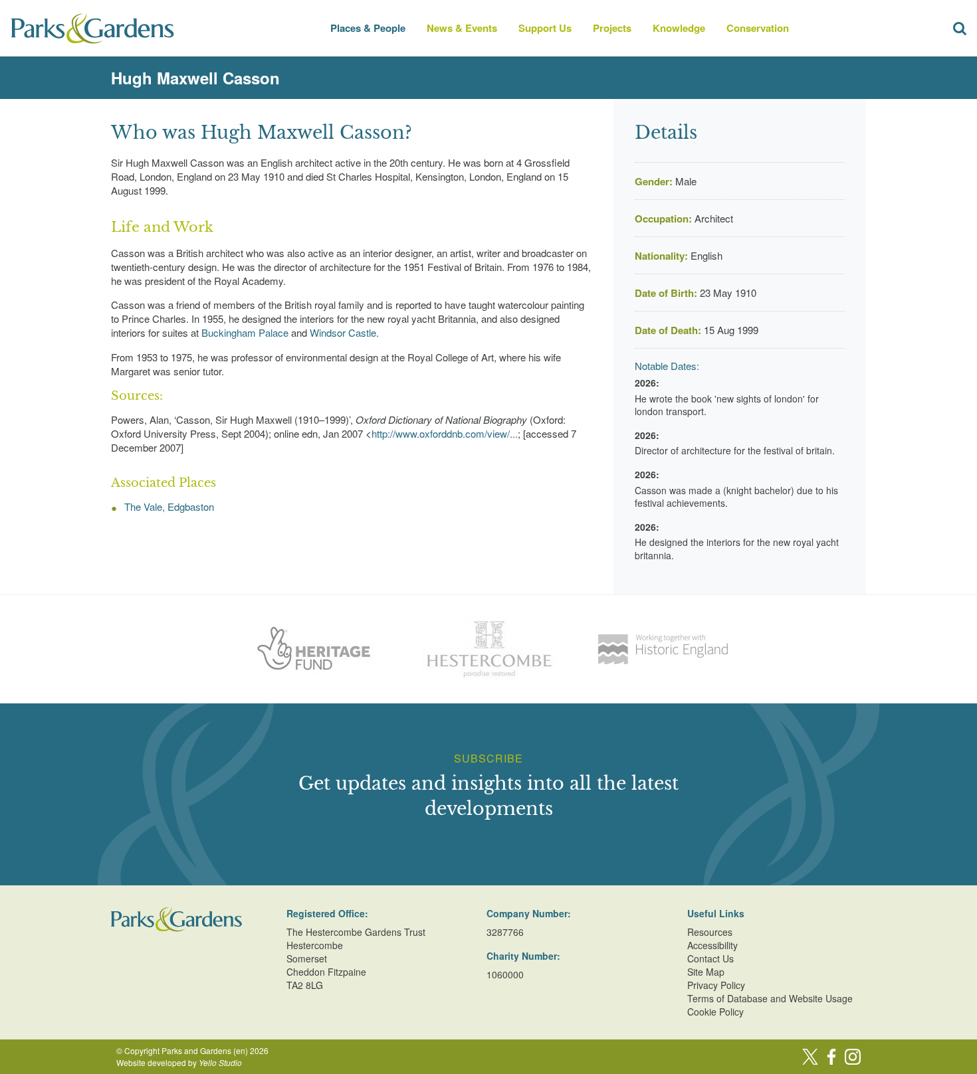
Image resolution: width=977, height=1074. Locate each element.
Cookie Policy (715, 1011)
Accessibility (712, 945)
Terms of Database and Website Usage (770, 998)
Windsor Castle (343, 332)
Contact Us (710, 958)
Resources (709, 932)
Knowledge (679, 28)
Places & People (367, 28)
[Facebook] (831, 1057)
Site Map (705, 971)
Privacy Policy (716, 985)
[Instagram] (853, 1057)
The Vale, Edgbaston (169, 506)
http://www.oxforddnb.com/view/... (445, 433)
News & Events (462, 28)
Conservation (757, 28)
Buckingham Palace (244, 332)
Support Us (545, 28)
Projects (612, 28)
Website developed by (179, 1062)
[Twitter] (810, 1057)
